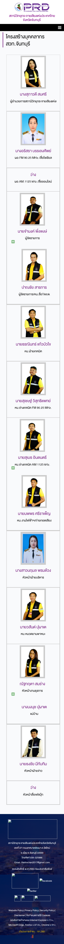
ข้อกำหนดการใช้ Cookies (38, 915)
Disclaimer (19, 915)
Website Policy (16, 910)
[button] (59, 28)
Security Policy (47, 910)
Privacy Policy (32, 910)
